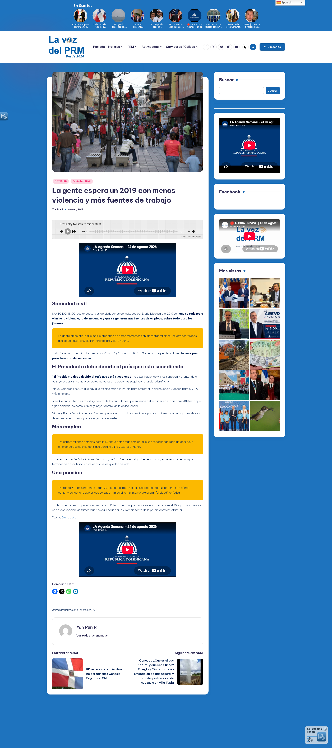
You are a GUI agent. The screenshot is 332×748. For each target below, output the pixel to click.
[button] (272, 47)
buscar (273, 91)
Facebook (229, 191)
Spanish (286, 2)
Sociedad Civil (82, 181)
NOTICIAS (61, 181)
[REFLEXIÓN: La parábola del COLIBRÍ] (265, 416)
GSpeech (197, 236)
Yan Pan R (86, 627)
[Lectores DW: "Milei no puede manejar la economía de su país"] (265, 355)
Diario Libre (69, 517)
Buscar (226, 79)
